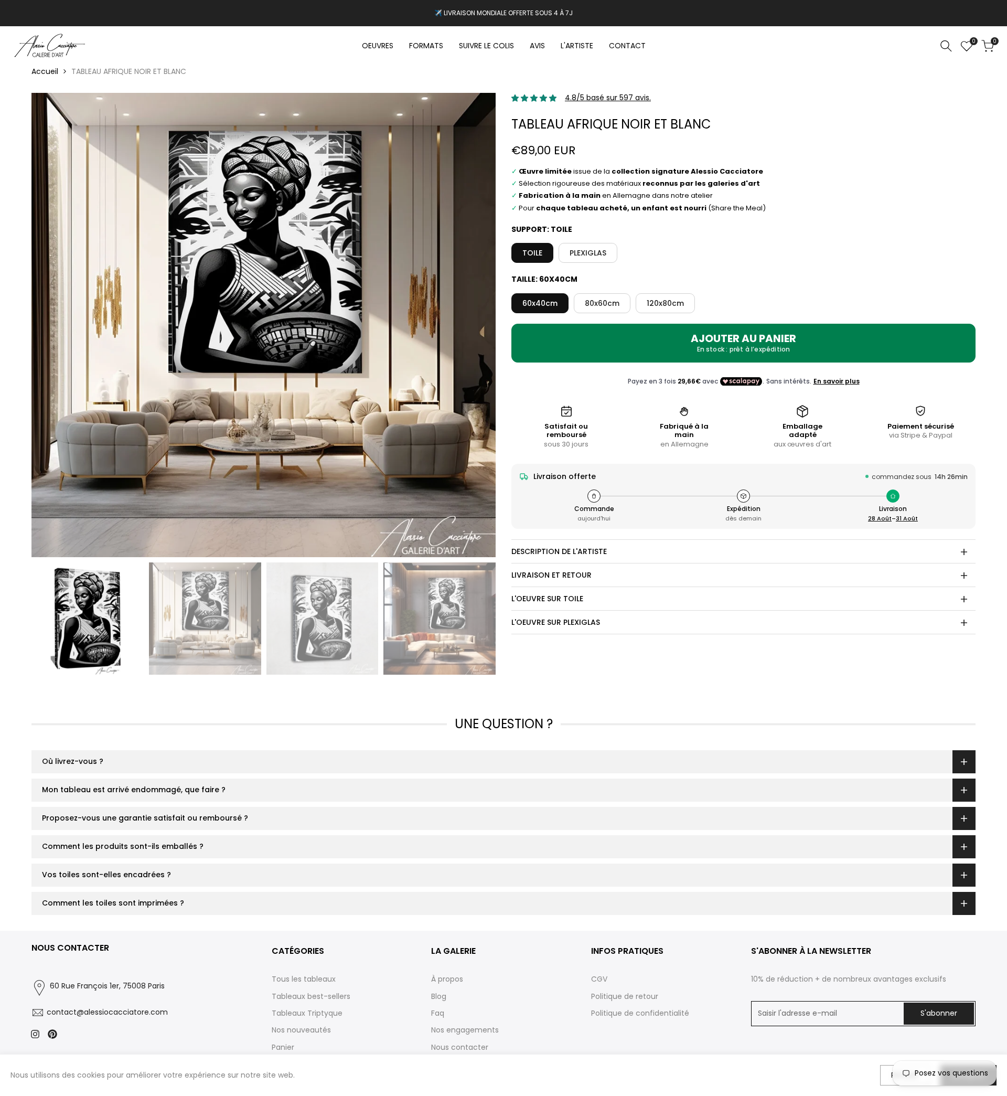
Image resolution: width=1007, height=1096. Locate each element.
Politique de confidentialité (640, 1013)
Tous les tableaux (304, 979)
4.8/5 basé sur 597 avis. (608, 98)
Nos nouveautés (301, 1030)
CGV (599, 979)
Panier (283, 1047)
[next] (474, 325)
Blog (438, 996)
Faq (437, 1013)
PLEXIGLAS (588, 253)
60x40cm (540, 303)
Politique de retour (624, 996)
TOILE (532, 253)
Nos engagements (465, 1030)
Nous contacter (459, 1047)
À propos (447, 979)
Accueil (44, 71)
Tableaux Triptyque (307, 1013)
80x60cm (602, 303)
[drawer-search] (946, 46)
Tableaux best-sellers (311, 996)
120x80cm (665, 303)
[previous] (52, 325)
